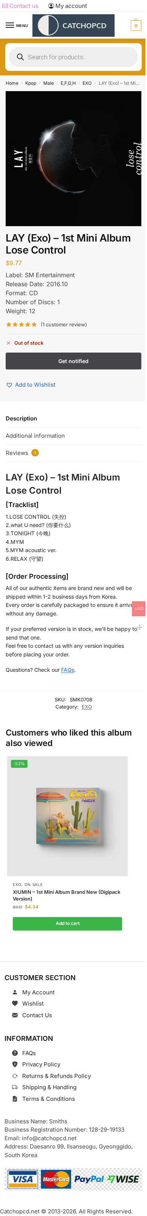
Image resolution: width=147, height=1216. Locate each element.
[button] (135, 25)
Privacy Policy (41, 1064)
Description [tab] (21, 418)
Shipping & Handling (49, 1087)
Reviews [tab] (21, 452)
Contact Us (37, 1015)
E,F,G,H (68, 83)
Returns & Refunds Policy (56, 1075)
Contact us (23, 5)
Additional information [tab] (35, 435)
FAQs (67, 670)
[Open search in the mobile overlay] (73, 57)
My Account (38, 992)
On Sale (33, 884)
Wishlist (33, 1003)
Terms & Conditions (48, 1098)
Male (48, 83)
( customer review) (64, 324)
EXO (87, 83)
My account (70, 5)
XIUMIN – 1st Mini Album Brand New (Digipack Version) (66, 895)
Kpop (30, 83)
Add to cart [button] (67, 923)
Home (12, 83)
